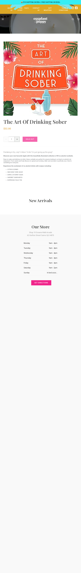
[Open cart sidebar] (78, 19)
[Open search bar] (73, 19)
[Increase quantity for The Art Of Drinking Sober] (17, 139)
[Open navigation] (2, 19)
